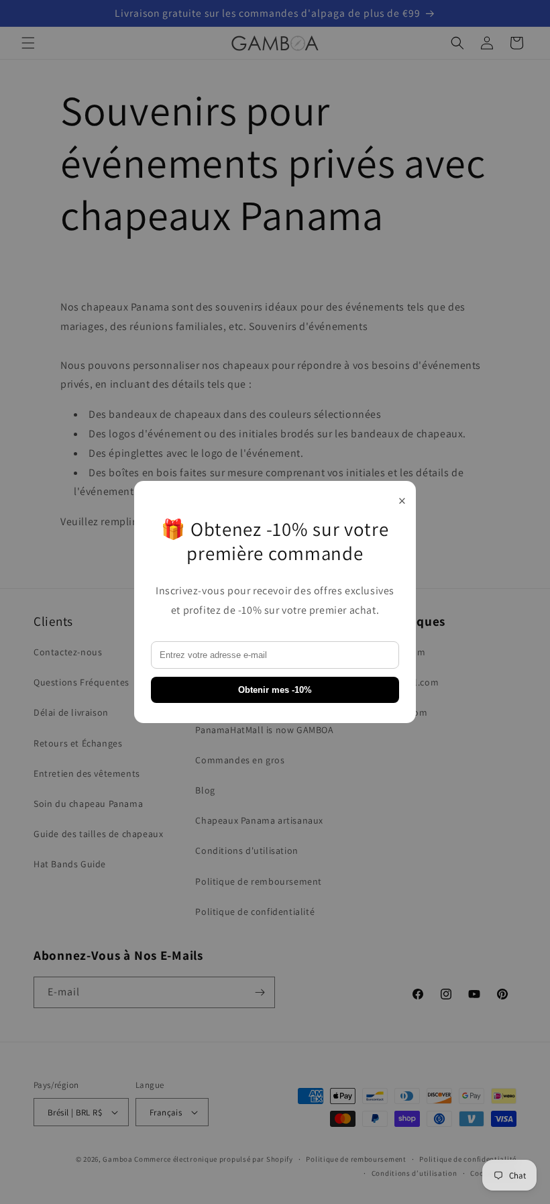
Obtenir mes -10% (275, 690)
